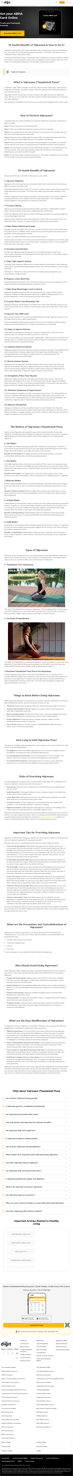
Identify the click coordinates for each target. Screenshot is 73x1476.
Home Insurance (25, 1360)
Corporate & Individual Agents (43, 1359)
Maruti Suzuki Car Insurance (10, 1371)
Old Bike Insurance (41, 1416)
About (3, 1349)
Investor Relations (52, 1458)
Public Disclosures (61, 1346)
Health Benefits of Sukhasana (21, 1234)
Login (62, 2)
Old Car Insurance (7, 1416)
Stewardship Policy (8, 1461)
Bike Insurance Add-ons (43, 1427)
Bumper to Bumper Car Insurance (11, 1423)
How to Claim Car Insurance (10, 1397)
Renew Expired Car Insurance (10, 1419)
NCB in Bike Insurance (42, 1423)
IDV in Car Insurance (7, 1430)
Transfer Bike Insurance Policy (45, 1386)
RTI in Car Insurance (7, 1427)
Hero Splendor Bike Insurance (45, 1371)
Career (16, 1349)
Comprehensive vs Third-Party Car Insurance (15, 1393)
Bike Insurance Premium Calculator (46, 1408)
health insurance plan (47, 817)
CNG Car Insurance (7, 1375)
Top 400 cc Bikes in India (43, 1393)
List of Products (41, 1346)
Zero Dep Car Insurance (9, 1404)
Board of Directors (61, 1343)
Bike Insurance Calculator (43, 1382)
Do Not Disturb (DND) (20, 1458)
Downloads (5, 1458)
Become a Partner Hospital (44, 1356)
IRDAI (20, 1461)
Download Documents (63, 1349)
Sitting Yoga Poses (21, 1251)
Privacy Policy (29, 1461)
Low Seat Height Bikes (43, 1390)
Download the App (36, 1325)
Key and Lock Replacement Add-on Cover (14, 1390)
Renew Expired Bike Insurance (45, 1404)
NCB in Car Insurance (8, 1434)
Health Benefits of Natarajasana (21, 1260)
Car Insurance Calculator (9, 1408)
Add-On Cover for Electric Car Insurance (13, 1378)
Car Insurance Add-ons (8, 1438)
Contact (9, 1349)
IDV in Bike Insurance (42, 1419)
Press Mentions (41, 1353)
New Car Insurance (7, 1412)
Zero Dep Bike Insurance (43, 1401)
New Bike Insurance (42, 1412)
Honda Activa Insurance (43, 1397)
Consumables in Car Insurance (10, 1382)
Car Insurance (24, 1343)
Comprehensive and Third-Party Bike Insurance (50, 1378)
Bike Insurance (24, 1346)
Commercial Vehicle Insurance (26, 1350)
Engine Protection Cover (9, 1386)
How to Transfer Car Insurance (10, 1401)
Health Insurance (25, 1354)
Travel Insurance (25, 1357)
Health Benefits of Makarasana (21, 1243)
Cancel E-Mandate (42, 1343)
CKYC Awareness (41, 1349)
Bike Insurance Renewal (43, 1375)
